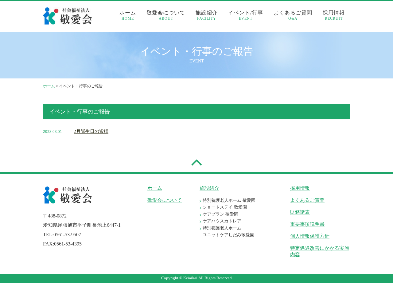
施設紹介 (207, 15)
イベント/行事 (245, 15)
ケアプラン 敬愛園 (220, 214)
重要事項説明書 (307, 224)
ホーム (127, 15)
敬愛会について (165, 15)
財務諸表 (300, 212)
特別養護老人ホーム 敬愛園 (229, 200)
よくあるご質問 (293, 15)
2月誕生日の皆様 (91, 131)
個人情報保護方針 (309, 236)
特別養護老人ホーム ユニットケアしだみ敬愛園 (228, 231)
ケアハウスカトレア (222, 221)
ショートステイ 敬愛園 (225, 207)
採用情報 (334, 15)
